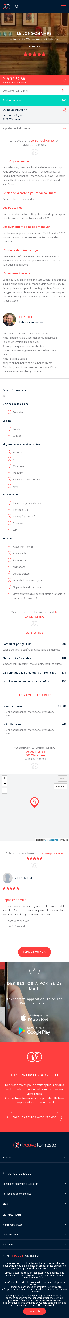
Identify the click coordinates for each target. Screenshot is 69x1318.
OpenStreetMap (51, 839)
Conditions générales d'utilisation (20, 1183)
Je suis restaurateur (13, 1224)
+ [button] (5, 778)
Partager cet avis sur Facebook (18, 922)
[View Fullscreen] (4, 790)
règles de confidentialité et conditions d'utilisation (38, 1304)
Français (7, 1157)
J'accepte (34, 1311)
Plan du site (9, 1244)
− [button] (5, 783)
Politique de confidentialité (17, 1193)
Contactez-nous (11, 1234)
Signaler (17, 128)
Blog (5, 1203)
